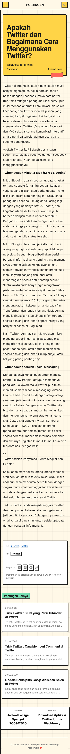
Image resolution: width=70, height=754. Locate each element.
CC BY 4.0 (50, 574)
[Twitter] (19, 568)
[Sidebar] (5, 5)
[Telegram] (31, 568)
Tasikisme (24, 744)
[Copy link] (36, 568)
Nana (15, 69)
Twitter (24, 546)
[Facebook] (25, 568)
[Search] (64, 5)
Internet (15, 546)
